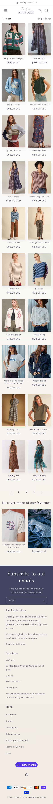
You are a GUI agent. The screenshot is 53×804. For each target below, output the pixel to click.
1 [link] (11, 492)
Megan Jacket (39, 380)
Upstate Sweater (13, 150)
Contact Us (12, 727)
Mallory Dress (13, 429)
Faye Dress (13, 196)
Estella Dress (39, 475)
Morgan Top (39, 334)
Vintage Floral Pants (39, 242)
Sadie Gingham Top (39, 196)
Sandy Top (13, 288)
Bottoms (37, 551)
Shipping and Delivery (17, 740)
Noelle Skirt (39, 58)
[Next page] (42, 492)
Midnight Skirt (39, 150)
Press (8, 753)
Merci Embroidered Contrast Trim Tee (13, 382)
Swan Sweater (13, 104)
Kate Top (39, 288)
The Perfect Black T (39, 104)
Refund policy (13, 734)
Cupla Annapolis (21, 797)
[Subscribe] (44, 600)
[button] (6, 10)
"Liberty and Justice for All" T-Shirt (13, 546)
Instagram (11, 714)
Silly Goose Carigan (13, 58)
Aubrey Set (13, 475)
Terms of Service (15, 746)
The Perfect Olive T (39, 429)
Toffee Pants (13, 242)
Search (9, 721)
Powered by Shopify (37, 797)
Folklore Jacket (13, 334)
